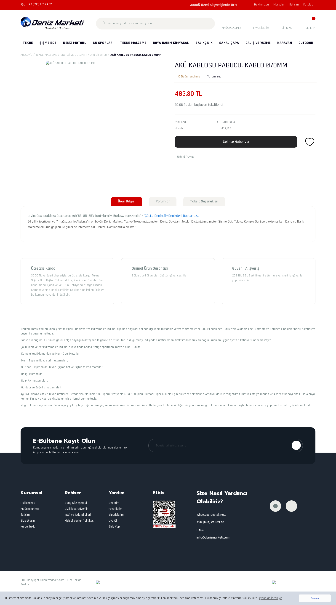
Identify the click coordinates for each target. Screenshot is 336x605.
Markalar (279, 5)
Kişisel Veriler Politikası (79, 521)
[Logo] (53, 23)
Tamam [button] (314, 598)
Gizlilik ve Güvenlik (76, 509)
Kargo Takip (28, 527)
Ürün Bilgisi (126, 201)
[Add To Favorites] (309, 142)
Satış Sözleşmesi (76, 503)
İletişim (294, 5)
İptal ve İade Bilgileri (78, 515)
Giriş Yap (114, 527)
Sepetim (114, 503)
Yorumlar (163, 201)
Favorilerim (116, 509)
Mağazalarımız (30, 509)
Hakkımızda (261, 5)
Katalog (308, 5)
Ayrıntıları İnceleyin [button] (270, 598)
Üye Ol (113, 521)
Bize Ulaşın (28, 521)
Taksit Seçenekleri (204, 201)
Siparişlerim (116, 515)
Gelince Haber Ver (236, 141)
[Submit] (296, 445)
